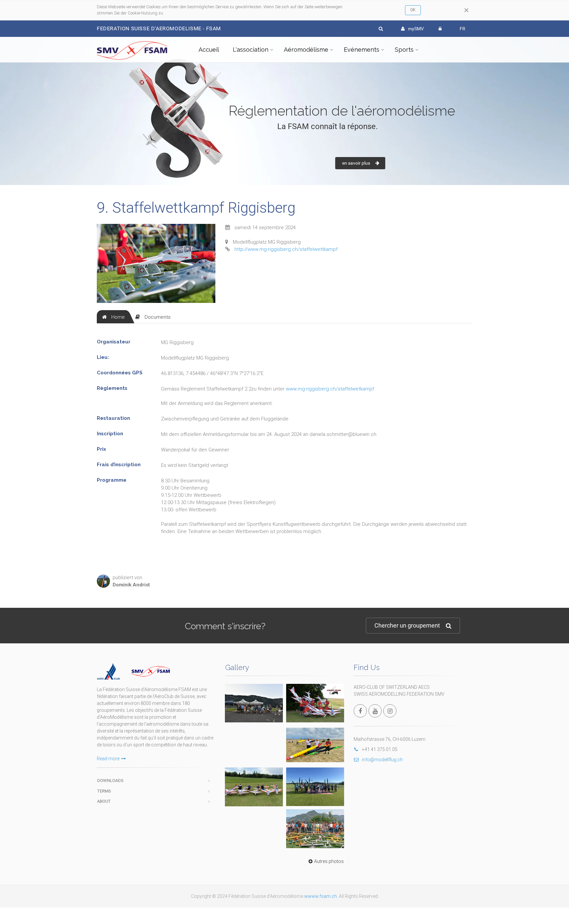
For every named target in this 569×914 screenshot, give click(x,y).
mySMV (416, 28)
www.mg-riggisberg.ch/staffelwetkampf (330, 389)
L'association (250, 49)
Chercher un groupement (407, 625)
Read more (108, 758)
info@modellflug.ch (382, 759)
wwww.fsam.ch (320, 896)
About (104, 801)
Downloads (110, 780)
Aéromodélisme (306, 49)
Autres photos (329, 861)
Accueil (209, 49)
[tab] (113, 316)
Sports (404, 49)
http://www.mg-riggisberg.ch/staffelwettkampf (286, 249)
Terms (104, 791)
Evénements (361, 49)
